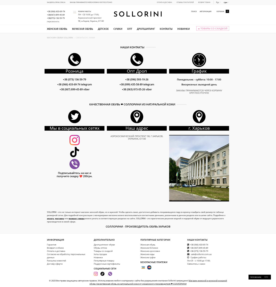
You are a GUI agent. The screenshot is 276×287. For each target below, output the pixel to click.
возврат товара (76, 218)
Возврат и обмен (55, 247)
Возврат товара (204, 2)
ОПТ (129, 28)
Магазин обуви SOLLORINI (60, 37)
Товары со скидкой (103, 251)
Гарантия (51, 244)
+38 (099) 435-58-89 (136, 84)
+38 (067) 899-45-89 (75, 89)
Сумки (117, 28)
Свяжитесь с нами (196, 263)
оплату (50, 218)
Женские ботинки (149, 247)
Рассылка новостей (56, 260)
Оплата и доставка (164, 2)
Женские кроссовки (150, 251)
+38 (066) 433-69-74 (74, 84)
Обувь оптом (100, 247)
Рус (218, 2)
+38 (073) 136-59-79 (74, 79)
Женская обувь (57, 28)
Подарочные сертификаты (107, 263)
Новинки (183, 28)
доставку (59, 218)
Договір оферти (55, 263)
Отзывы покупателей (185, 2)
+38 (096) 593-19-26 (136, 79)
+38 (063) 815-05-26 (137, 89)
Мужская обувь (82, 28)
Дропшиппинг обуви (104, 244)
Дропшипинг (146, 28)
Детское (103, 28)
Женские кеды (147, 254)
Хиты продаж (100, 254)
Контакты (166, 28)
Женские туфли (147, 257)
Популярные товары (104, 260)
